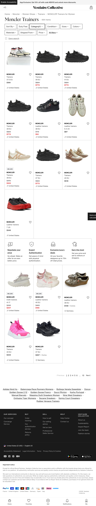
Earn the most (78, 249)
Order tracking (28, 419)
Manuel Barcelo (19, 395)
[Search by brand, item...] (4, 7)
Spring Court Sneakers (69, 398)
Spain (39, 491)
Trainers (41, 14)
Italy (43, 491)
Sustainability (83, 423)
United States (24, 491)
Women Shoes (28, 14)
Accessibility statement (12, 451)
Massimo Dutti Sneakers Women (45, 395)
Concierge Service (8, 422)
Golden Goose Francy (40, 392)
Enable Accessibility (8, 2)
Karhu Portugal (77, 392)
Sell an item (47, 427)
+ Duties (72, 306)
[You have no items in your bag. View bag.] (91, 7)
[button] (91, 7)
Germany (33, 491)
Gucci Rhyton (60, 392)
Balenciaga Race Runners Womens (36, 389)
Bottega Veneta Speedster (68, 389)
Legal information (28, 451)
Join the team (83, 430)
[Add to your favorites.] (30, 74)
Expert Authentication (35, 251)
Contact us (64, 421)
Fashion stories (84, 433)
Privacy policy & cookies (52, 451)
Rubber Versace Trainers (48, 401)
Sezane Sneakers (47, 398)
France (5, 491)
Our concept (8, 418)
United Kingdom (13, 491)
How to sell (47, 418)
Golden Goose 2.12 (18, 392)
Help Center (65, 418)
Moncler (16, 14)
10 (83, 375)
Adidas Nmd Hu (10, 389)
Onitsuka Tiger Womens (25, 398)
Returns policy (28, 433)
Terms (39, 451)
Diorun (87, 389)
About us (81, 420)
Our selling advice (47, 422)
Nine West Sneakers (72, 395)
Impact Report (83, 427)
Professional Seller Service (48, 432)
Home (7, 14)
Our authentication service (30, 426)
